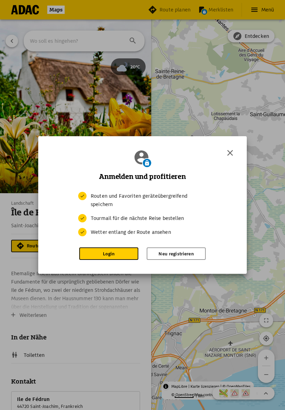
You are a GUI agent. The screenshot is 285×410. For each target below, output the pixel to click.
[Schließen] (230, 153)
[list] (142, 214)
